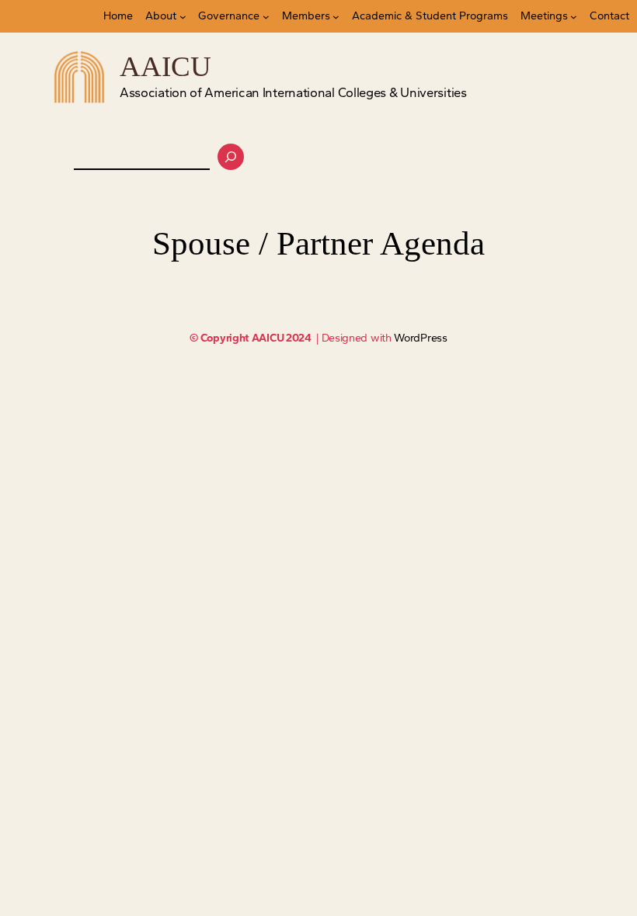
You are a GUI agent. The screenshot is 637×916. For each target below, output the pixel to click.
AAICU (165, 66)
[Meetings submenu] (573, 16)
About (160, 16)
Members (306, 16)
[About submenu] (182, 16)
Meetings (544, 16)
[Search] (231, 157)
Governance (228, 16)
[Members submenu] (335, 16)
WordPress (420, 338)
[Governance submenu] (266, 16)
